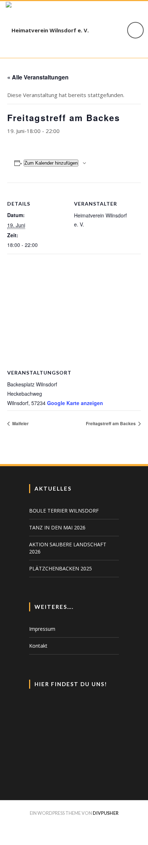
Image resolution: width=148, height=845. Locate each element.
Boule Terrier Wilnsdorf (64, 510)
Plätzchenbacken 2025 (60, 568)
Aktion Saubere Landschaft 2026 (67, 548)
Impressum (42, 628)
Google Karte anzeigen (75, 403)
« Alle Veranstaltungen (38, 77)
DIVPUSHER (106, 813)
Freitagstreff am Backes (111, 423)
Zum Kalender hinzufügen (51, 163)
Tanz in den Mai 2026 (57, 527)
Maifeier (20, 423)
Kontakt (38, 645)
